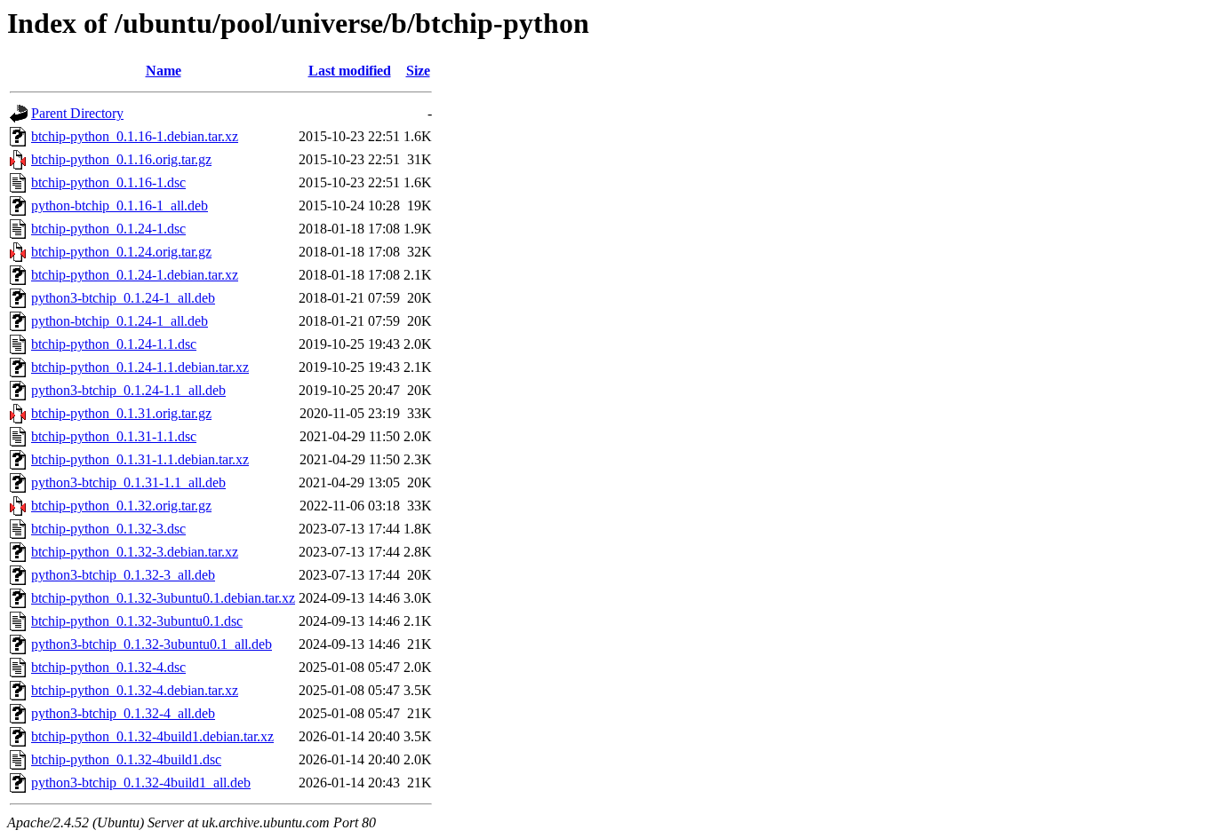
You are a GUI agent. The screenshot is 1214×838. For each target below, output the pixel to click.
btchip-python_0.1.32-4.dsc (108, 667)
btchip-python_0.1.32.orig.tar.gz (121, 505)
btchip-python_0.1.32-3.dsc (108, 528)
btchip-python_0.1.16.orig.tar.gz (121, 159)
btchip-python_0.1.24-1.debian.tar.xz (134, 274)
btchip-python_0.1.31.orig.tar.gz (121, 413)
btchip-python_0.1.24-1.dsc (108, 228)
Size (418, 70)
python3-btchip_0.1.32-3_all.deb (123, 574)
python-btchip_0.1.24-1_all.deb (119, 320)
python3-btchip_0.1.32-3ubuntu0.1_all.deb (151, 644)
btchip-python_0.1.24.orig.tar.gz (121, 251)
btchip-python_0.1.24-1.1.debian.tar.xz (140, 367)
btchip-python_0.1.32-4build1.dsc (126, 759)
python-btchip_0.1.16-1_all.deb (119, 205)
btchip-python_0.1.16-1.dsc (108, 182)
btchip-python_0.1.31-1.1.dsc (113, 436)
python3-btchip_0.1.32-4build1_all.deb (141, 782)
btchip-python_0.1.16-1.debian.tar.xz (134, 136)
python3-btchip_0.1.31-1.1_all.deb (128, 482)
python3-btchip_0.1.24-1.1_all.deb (128, 390)
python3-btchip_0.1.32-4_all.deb (123, 713)
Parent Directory (77, 113)
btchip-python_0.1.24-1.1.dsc (113, 344)
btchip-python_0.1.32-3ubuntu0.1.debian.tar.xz (163, 597)
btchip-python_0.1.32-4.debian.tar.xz (134, 690)
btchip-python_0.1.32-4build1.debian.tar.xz (152, 736)
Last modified (349, 70)
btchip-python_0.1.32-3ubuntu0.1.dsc (137, 620)
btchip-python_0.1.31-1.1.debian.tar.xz (140, 459)
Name (163, 70)
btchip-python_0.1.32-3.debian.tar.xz (134, 551)
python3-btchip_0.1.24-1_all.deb (123, 297)
